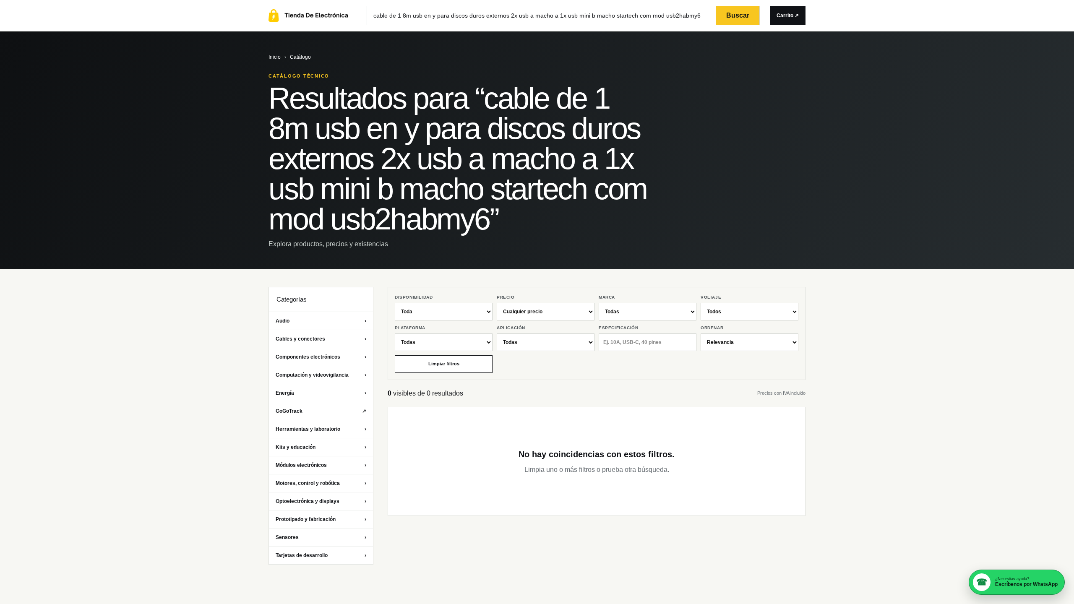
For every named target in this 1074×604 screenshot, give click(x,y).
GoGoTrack (321, 411)
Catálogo (300, 57)
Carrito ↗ (788, 15)
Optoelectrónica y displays (321, 501)
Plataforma (410, 327)
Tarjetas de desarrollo (321, 555)
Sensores (321, 537)
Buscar (737, 15)
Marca (607, 297)
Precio (506, 297)
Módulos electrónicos (321, 465)
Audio (321, 321)
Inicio (274, 57)
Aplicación (511, 327)
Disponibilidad (414, 297)
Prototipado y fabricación (321, 519)
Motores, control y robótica (321, 483)
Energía (321, 393)
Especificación (618, 327)
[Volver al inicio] (312, 15)
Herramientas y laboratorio (321, 429)
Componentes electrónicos (321, 357)
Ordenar (712, 327)
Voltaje (711, 297)
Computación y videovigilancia (321, 375)
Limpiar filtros (443, 363)
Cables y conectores (321, 339)
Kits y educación (321, 447)
